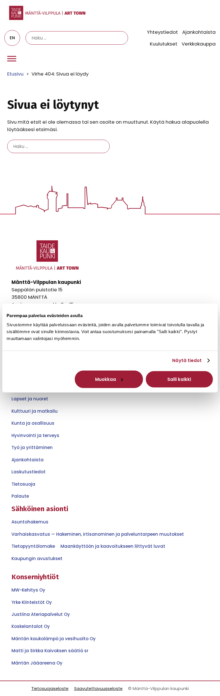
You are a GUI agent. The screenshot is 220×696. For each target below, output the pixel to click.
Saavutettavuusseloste (98, 688)
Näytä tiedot (187, 360)
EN (12, 38)
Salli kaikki (179, 379)
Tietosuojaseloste (49, 688)
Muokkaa (105, 379)
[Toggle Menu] (11, 59)
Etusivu (15, 73)
